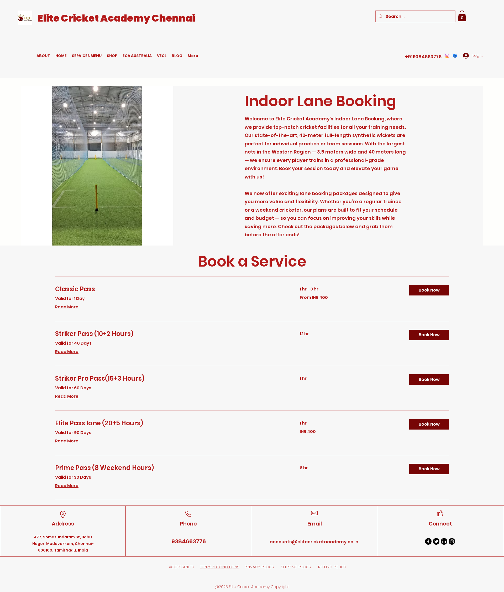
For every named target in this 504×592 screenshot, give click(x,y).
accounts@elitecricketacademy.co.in (314, 542)
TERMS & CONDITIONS (219, 567)
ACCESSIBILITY (182, 567)
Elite (49, 18)
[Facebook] (455, 55)
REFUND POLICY (332, 567)
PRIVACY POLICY (260, 567)
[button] (462, 16)
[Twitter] (436, 541)
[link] (171, 289)
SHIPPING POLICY (297, 567)
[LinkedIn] (444, 541)
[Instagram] (447, 55)
